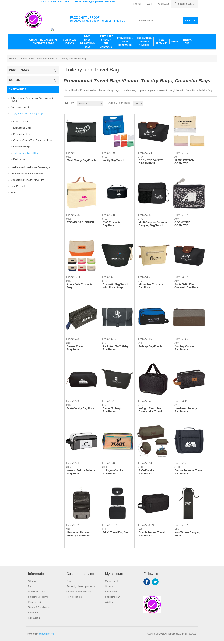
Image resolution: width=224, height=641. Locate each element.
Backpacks (19, 159)
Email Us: (95, 1)
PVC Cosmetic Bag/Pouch (111, 224)
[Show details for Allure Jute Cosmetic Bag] (82, 255)
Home (12, 58)
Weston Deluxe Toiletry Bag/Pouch (81, 472)
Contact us (34, 617)
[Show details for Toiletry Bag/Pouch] (153, 317)
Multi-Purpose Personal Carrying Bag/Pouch (153, 224)
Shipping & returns (38, 596)
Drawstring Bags (22, 127)
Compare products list (78, 591)
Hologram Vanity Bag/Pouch (113, 472)
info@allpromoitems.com (100, 1)
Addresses (111, 591)
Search (190, 20)
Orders (109, 586)
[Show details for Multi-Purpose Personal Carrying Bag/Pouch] (153, 193)
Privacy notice (35, 602)
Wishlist (109, 602)
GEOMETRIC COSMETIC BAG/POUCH (182, 224)
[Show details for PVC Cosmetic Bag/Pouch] (117, 193)
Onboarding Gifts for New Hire (144, 41)
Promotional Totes (23, 134)
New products (74, 596)
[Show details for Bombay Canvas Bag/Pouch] (189, 317)
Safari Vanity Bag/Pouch (146, 472)
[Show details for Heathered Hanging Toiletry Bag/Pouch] (82, 503)
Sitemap (32, 581)
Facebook (147, 581)
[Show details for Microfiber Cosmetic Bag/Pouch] (153, 255)
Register (137, 4)
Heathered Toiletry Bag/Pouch (185, 410)
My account (111, 581)
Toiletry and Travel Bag (26, 153)
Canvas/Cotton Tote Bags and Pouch (33, 140)
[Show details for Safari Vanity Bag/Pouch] (153, 441)
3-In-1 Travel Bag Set (115, 532)
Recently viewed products (80, 586)
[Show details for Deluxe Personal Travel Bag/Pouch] (189, 441)
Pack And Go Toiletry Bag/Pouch (115, 348)
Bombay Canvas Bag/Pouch (184, 348)
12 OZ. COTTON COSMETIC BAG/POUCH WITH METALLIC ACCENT (186, 162)
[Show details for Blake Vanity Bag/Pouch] (82, 379)
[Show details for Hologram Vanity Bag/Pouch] (117, 441)
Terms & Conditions (39, 607)
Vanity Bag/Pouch (113, 160)
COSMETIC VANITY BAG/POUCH (151, 162)
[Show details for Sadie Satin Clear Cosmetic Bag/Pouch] (189, 255)
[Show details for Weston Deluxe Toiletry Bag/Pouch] (82, 441)
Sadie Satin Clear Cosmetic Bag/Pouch (187, 286)
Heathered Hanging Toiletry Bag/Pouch (78, 534)
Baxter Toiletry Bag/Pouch (112, 410)
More (175, 41)
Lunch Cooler (20, 121)
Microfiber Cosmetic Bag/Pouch (151, 286)
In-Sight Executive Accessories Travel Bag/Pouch (150, 410)
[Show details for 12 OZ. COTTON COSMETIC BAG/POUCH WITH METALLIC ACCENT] (189, 131)
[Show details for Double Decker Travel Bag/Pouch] (153, 503)
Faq (30, 586)
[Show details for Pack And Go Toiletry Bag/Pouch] (117, 317)
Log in (150, 4)
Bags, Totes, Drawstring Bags (87, 41)
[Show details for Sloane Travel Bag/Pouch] (82, 317)
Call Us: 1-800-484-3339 (55, 1)
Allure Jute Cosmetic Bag (79, 286)
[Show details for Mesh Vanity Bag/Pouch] (82, 131)
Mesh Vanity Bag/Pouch (81, 160)
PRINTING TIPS (187, 42)
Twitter (155, 581)
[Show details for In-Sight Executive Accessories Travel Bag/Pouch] (153, 379)
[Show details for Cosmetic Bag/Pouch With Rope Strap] (117, 255)
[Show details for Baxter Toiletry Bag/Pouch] (117, 379)
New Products (161, 42)
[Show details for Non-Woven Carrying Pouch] (189, 503)
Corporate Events (69, 42)
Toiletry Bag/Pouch (150, 346)
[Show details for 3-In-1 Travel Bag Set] (117, 503)
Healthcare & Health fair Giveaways (106, 41)
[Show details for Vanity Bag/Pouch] (117, 131)
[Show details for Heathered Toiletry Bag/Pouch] (189, 379)
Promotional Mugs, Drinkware (125, 41)
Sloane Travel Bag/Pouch (75, 348)
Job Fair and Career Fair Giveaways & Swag (43, 42)
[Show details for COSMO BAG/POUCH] (82, 193)
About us (33, 612)
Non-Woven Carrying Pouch (187, 534)
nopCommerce (46, 634)
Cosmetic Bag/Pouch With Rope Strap (115, 286)
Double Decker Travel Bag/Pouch (152, 534)
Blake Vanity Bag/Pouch (81, 408)
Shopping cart (112, 596)
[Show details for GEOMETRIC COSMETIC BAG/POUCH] (189, 193)
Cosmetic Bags (21, 146)
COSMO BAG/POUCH (80, 222)
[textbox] (160, 20)
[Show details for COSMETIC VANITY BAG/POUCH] (153, 131)
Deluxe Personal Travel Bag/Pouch (188, 472)
